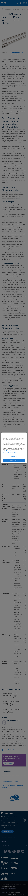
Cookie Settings (14, 456)
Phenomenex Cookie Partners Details (10, 452)
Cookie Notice (9, 450)
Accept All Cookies (14, 460)
